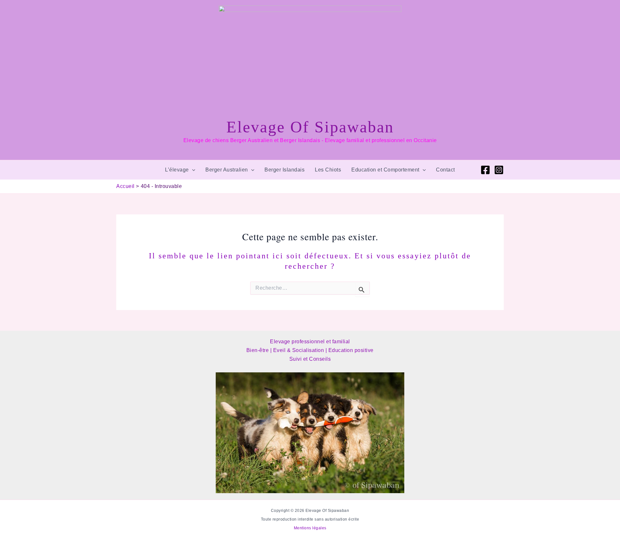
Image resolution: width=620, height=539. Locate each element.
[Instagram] (499, 170)
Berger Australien (226, 169)
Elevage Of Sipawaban (310, 127)
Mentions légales (310, 528)
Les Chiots (328, 169)
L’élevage (177, 169)
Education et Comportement (385, 169)
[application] (192, 170)
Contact (445, 169)
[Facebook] (485, 170)
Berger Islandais (284, 169)
